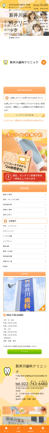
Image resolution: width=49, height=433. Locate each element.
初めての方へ (7, 215)
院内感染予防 (7, 204)
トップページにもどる (24, 115)
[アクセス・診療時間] (24, 294)
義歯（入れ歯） (8, 251)
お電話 (18, 431)
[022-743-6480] (40, 5)
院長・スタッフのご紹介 (11, 199)
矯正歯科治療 (7, 256)
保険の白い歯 (7, 261)
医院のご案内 (7, 194)
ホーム (6, 431)
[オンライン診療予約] (24, 156)
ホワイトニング (8, 231)
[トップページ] (4, 6)
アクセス (24, 351)
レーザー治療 (7, 236)
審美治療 (6, 246)
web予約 (30, 431)
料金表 (5, 266)
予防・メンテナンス (9, 226)
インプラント (7, 241)
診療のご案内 (7, 209)
